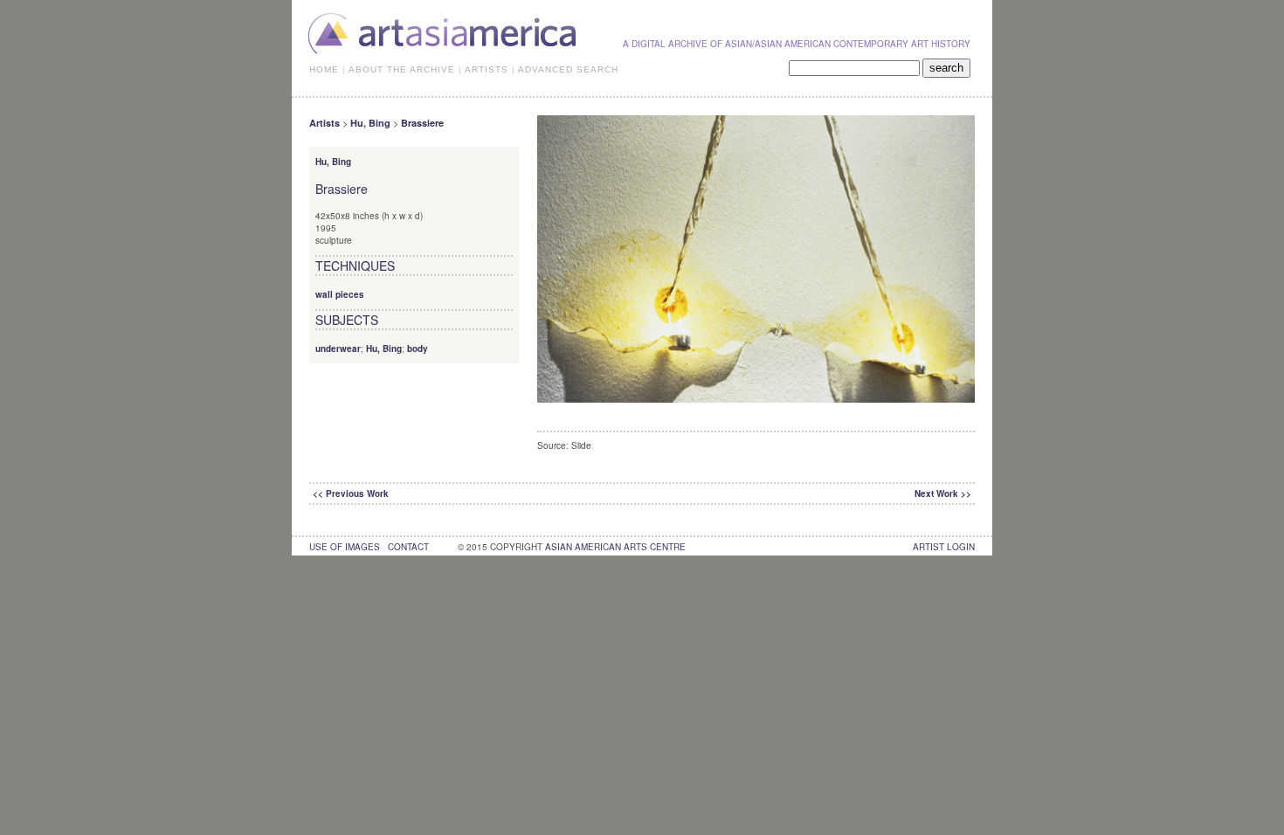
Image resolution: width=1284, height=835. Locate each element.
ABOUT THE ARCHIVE (402, 69)
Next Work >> (943, 493)
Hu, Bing (370, 122)
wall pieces (339, 294)
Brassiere (422, 122)
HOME (324, 69)
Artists (324, 122)
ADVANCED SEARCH (568, 69)
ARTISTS (486, 69)
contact (408, 547)
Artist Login (944, 547)
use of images (344, 547)
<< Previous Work (351, 493)
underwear (338, 348)
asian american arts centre (615, 547)
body (417, 348)
